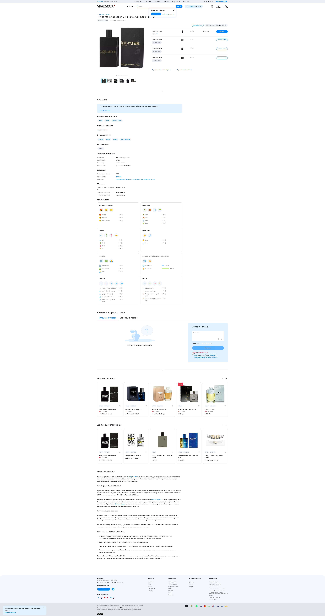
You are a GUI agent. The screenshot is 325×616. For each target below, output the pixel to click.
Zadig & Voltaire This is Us (133, 455)
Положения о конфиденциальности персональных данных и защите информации (206, 357)
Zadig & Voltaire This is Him (107, 409)
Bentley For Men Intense (159, 409)
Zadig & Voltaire (133, 477)
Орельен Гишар (120, 504)
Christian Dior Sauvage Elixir (133, 409)
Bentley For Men (209, 409)
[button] (99, 80)
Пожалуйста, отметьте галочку (200, 352)
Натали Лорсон (156, 499)
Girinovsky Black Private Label (187, 409)
